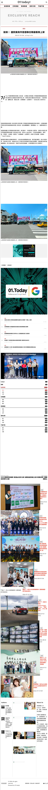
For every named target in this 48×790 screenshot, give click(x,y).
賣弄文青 (3, 416)
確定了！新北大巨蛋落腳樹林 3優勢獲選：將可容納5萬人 (34, 590)
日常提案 (3, 397)
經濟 (3, 392)
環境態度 (3, 406)
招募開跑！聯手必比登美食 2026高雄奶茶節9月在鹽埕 (40, 686)
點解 (2, 384)
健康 (3, 399)
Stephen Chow (8, 718)
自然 (3, 413)
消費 (3, 432)
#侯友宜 (9, 265)
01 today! (17, 785)
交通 (3, 411)
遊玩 (3, 430)
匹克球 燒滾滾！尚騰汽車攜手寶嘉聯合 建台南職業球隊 (9, 711)
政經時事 (3, 387)
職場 (3, 401)
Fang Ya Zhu (29, 35)
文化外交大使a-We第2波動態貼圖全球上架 (9, 735)
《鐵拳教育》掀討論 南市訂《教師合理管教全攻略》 (43, 495)
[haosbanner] (24, 251)
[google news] (24, 291)
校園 (3, 422)
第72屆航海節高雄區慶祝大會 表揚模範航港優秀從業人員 (43, 547)
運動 (3, 420)
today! (3, 382)
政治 (24, 29)
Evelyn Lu (8, 731)
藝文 (3, 418)
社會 (5, 318)
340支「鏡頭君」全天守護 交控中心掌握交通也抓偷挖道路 (43, 633)
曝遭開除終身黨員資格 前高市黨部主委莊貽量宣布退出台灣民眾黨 (40, 573)
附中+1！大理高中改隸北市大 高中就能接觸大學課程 (43, 661)
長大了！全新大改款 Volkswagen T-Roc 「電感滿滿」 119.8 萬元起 (42, 606)
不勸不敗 (3, 425)
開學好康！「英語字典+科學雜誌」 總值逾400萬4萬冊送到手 (9, 724)
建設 (3, 403)
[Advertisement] (24, 85)
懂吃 (3, 428)
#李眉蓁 (4, 265)
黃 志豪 (7, 706)
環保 (3, 409)
